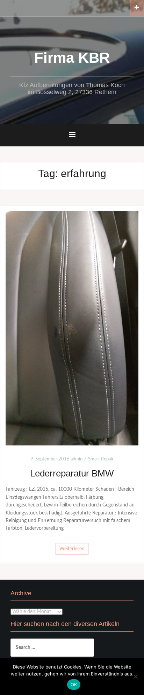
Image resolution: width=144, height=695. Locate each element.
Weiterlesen (72, 549)
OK (74, 684)
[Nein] (135, 676)
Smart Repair (101, 459)
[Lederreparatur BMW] (72, 328)
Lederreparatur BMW (72, 473)
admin (76, 459)
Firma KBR (72, 57)
